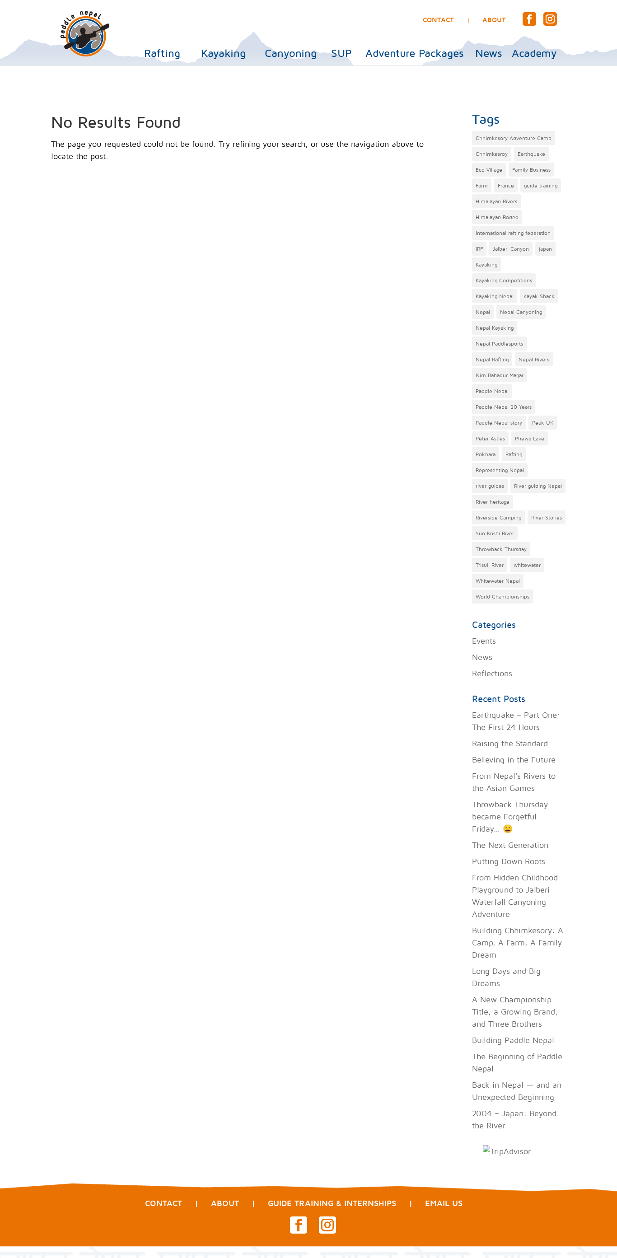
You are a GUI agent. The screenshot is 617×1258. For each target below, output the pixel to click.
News (488, 53)
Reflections (492, 673)
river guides (490, 485)
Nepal (483, 312)
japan (545, 248)
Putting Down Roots (508, 861)
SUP (341, 53)
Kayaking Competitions (504, 280)
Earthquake (531, 153)
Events (484, 640)
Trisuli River (490, 564)
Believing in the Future (514, 759)
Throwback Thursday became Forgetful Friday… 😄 (510, 816)
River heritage (492, 501)
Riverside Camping (498, 517)
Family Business (531, 169)
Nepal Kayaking (495, 327)
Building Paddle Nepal (513, 1040)
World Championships (502, 596)
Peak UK (543, 422)
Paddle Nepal (492, 391)
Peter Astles (490, 438)
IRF (479, 248)
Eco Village (489, 169)
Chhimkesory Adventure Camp (514, 138)
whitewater (527, 564)
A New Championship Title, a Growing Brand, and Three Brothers (515, 1012)
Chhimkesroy (492, 153)
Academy (534, 53)
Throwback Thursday (501, 549)
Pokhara (485, 454)
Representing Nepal (500, 470)
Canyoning (291, 53)
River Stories (546, 517)
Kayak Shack (539, 296)
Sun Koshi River (495, 533)
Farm (482, 185)
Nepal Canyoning (521, 312)
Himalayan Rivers (496, 201)
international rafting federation (513, 232)
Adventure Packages (414, 53)
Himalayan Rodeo (497, 217)
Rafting (162, 53)
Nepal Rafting (492, 359)
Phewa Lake (529, 438)
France (506, 185)
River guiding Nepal (538, 485)
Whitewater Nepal (498, 580)
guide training (540, 185)
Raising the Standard (510, 743)
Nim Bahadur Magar (500, 375)
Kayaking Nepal (495, 296)
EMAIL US (444, 1203)
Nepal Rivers (534, 359)
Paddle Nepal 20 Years (504, 406)
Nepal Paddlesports (499, 343)
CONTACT (438, 19)
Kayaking (223, 53)
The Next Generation (510, 845)
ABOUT (494, 19)
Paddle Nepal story (499, 422)
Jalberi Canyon (511, 248)
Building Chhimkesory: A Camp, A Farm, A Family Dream (517, 942)
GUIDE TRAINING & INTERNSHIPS (332, 1203)
